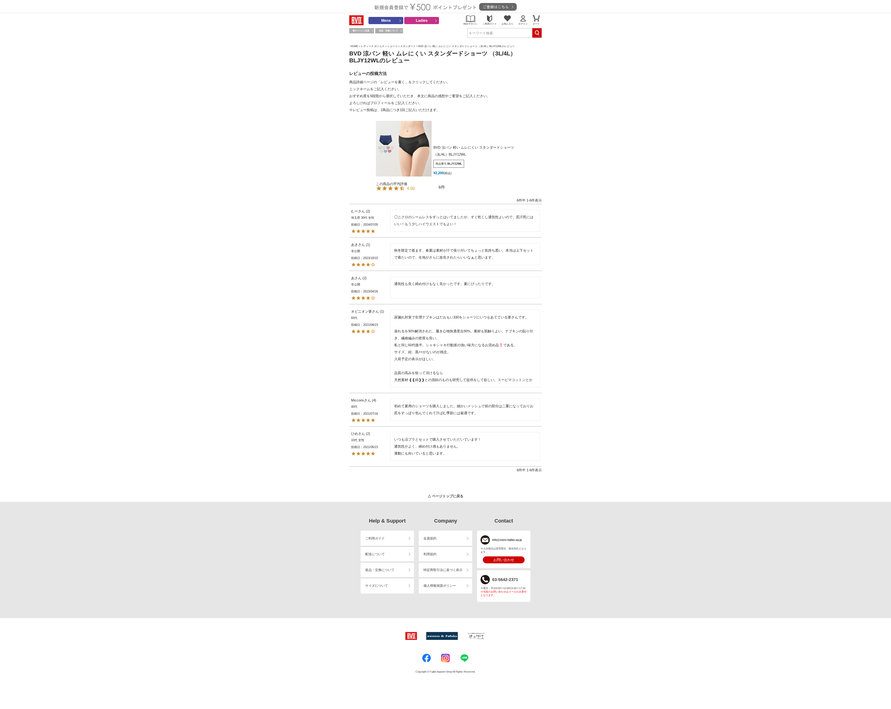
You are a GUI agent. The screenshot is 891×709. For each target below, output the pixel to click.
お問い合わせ (503, 560)
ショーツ (392, 46)
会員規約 (429, 538)
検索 (537, 33)
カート (536, 23)
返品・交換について (388, 30)
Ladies (422, 20)
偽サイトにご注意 (361, 30)
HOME (354, 46)
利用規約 (429, 554)
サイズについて (376, 585)
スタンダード (408, 46)
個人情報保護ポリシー (439, 585)
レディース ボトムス (372, 46)
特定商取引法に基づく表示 (442, 570)
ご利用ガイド (490, 23)
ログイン (523, 23)
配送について (375, 554)
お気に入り (507, 23)
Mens (386, 20)
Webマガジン (470, 23)
